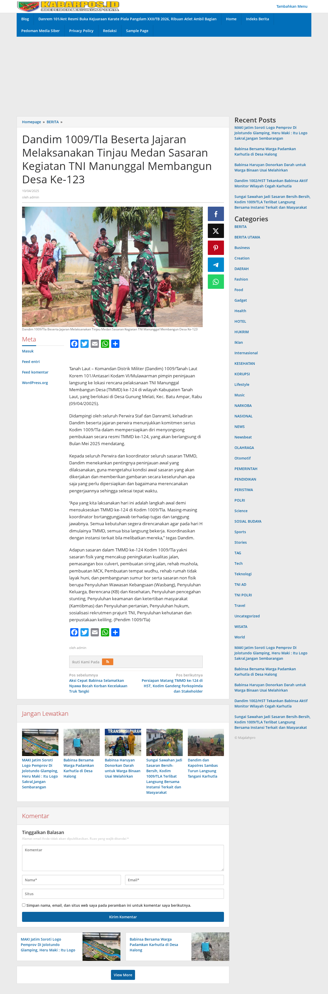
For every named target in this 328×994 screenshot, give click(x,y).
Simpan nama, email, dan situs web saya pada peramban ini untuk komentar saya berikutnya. (108, 905)
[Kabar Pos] (68, 6)
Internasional (246, 352)
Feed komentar (35, 372)
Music (239, 395)
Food (238, 289)
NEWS (239, 426)
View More (123, 974)
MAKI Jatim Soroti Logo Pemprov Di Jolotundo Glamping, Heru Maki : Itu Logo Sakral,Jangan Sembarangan (271, 133)
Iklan (238, 342)
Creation (242, 258)
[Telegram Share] (216, 264)
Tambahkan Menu (292, 6)
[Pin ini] (216, 248)
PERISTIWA (243, 489)
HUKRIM (241, 331)
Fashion (241, 279)
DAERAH (241, 268)
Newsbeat (243, 437)
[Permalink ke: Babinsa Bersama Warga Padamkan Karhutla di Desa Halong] (82, 742)
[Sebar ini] (216, 214)
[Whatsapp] (216, 281)
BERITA (240, 226)
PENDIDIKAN (245, 479)
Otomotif (242, 458)
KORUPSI (242, 373)
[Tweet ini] (216, 231)
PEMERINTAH (246, 468)
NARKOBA (243, 405)
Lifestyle (241, 384)
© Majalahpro (244, 737)
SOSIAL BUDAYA (247, 521)
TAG (237, 552)
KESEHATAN (244, 363)
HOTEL (240, 321)
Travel (239, 605)
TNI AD (240, 584)
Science (241, 510)
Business (242, 247)
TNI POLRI (243, 594)
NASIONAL (243, 416)
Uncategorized (247, 616)
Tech (238, 563)
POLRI (239, 500)
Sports (240, 531)
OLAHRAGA (244, 447)
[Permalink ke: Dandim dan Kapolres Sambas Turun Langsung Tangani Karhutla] (206, 742)
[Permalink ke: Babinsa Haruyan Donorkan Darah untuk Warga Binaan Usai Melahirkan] (123, 742)
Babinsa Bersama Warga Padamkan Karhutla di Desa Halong (154, 944)
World (239, 637)
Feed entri (31, 361)
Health (240, 310)
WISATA (240, 626)
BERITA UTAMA (247, 237)
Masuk (28, 351)
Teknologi (243, 573)
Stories (240, 542)
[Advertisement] (164, 75)
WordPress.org (35, 382)
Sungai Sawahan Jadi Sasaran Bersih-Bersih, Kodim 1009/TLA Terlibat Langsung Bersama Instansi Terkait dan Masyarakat (164, 776)
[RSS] (107, 661)
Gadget (240, 300)
